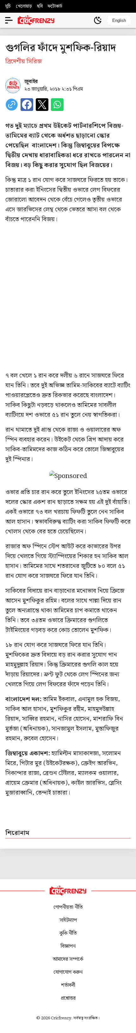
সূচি (8, 6)
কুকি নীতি (68, 933)
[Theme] (97, 20)
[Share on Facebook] (27, 104)
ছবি (40, 6)
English (119, 20)
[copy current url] (11, 104)
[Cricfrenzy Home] (36, 20)
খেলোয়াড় (24, 6)
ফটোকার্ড (55, 6)
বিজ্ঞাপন (68, 946)
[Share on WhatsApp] (57, 104)
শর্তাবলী (68, 985)
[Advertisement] (68, 297)
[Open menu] (9, 20)
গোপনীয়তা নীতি (68, 907)
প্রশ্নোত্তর (68, 998)
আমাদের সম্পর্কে (68, 959)
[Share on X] (42, 104)
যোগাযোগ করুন (68, 972)
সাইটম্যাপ (68, 920)
